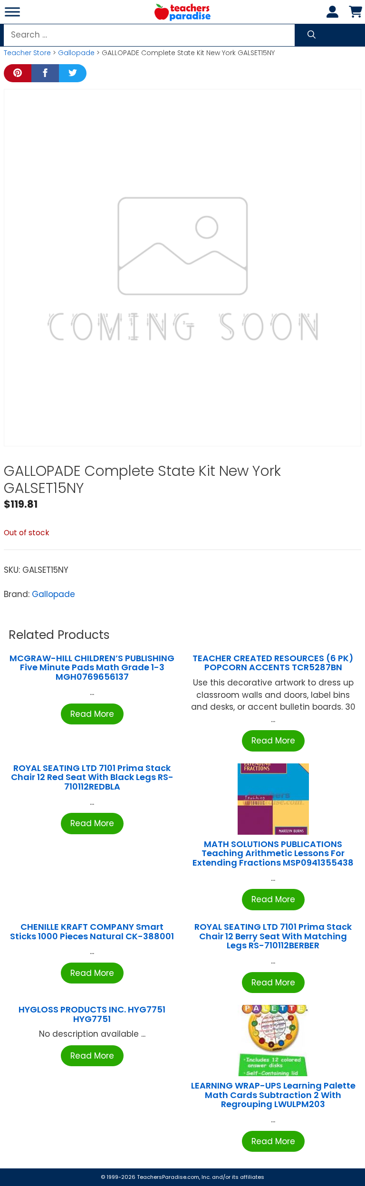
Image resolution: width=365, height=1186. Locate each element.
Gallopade (76, 53)
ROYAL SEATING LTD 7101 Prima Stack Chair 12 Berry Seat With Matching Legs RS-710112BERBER (273, 936)
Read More (92, 714)
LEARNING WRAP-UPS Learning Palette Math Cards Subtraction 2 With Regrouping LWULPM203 (273, 1095)
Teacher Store (27, 53)
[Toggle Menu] (12, 11)
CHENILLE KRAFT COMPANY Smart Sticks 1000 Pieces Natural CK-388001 (92, 931)
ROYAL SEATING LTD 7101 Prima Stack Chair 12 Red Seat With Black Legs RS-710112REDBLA (92, 777)
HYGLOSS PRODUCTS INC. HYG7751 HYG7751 (92, 1014)
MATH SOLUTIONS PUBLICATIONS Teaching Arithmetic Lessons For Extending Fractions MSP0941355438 (273, 853)
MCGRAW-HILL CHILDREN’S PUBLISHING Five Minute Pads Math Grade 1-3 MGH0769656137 (92, 667)
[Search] (312, 35)
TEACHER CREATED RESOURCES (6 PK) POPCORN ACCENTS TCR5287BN (273, 663)
